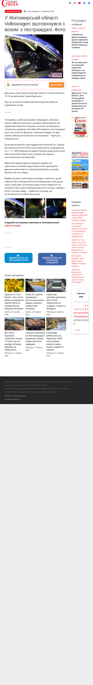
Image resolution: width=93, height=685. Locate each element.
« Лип (77, 330)
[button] (70, 3)
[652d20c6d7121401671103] (35, 208)
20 (81, 316)
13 (81, 313)
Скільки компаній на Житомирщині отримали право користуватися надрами (35, 338)
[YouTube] (79, 3)
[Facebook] (84, 3)
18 (77, 316)
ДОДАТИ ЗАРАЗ (57, 85)
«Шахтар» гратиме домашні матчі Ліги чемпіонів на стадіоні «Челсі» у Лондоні (56, 301)
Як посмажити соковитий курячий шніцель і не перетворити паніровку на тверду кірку (79, 70)
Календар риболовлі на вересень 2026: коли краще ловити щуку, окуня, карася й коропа (54, 341)
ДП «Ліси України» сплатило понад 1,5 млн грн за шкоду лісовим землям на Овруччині (13, 341)
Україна (75, 31)
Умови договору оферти (15, 396)
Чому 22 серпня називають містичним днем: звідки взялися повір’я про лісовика (34, 301)
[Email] (74, 3)
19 (79, 316)
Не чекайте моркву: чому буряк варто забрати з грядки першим (79, 261)
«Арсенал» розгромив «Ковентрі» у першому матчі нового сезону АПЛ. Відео (78, 275)
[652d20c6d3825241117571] (14, 208)
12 (79, 313)
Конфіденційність (12, 399)
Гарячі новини (78, 28)
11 (77, 313)
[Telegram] (89, 3)
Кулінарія (76, 56)
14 (83, 313)
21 (83, 316)
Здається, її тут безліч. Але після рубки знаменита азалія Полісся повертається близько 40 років (14, 301)
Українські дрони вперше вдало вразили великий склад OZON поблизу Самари (80, 41)
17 (74, 316)
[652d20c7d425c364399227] (56, 208)
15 (85, 313)
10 (74, 313)
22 (85, 316)
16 (87, 313)
